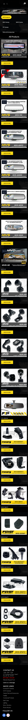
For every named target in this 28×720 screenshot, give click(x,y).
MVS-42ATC (4, 150)
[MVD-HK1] (14, 348)
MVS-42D (3, 210)
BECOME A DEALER (8, 678)
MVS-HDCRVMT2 (6, 567)
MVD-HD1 (4, 329)
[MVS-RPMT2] (14, 616)
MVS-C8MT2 (4, 507)
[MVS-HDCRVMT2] (14, 556)
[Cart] (24, 4)
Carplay (5, 695)
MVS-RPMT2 (4, 627)
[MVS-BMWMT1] (14, 436)
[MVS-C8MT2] (14, 496)
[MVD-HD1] (14, 318)
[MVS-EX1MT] (14, 526)
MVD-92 (3, 269)
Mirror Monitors (7, 705)
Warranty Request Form (9, 680)
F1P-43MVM (4, 418)
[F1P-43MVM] (14, 407)
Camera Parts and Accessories (11, 693)
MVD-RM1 (4, 389)
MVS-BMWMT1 (5, 447)
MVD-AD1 (4, 299)
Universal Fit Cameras (8, 688)
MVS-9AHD (4, 60)
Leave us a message (9, 682)
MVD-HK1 (4, 359)
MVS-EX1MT (4, 537)
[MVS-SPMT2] (14, 646)
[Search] (7, 4)
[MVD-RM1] (14, 378)
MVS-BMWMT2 (5, 477)
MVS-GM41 (4, 240)
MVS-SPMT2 (4, 657)
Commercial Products (8, 698)
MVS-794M (4, 90)
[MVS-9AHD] (14, 49)
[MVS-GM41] (14, 229)
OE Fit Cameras (7, 691)
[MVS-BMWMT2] (14, 466)
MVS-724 (3, 120)
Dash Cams (6, 700)
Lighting (5, 703)
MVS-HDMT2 (4, 597)
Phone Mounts (7, 707)
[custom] (4, 715)
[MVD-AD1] (14, 288)
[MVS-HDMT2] (14, 586)
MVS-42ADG (4, 180)
